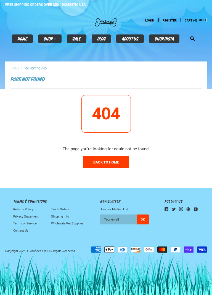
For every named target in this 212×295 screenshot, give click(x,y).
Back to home (106, 162)
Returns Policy (23, 209)
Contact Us (20, 230)
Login (149, 20)
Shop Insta (164, 39)
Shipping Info (60, 216)
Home (22, 39)
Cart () (191, 20)
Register (170, 20)
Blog (101, 39)
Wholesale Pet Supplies (67, 223)
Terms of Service (25, 223)
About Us (130, 39)
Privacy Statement (26, 216)
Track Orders (60, 209)
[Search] (192, 39)
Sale (76, 39)
